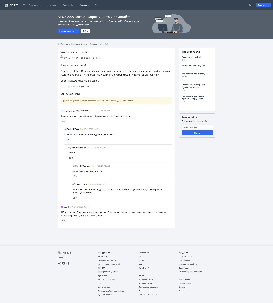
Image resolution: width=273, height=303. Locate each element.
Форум (141, 260)
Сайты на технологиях (148, 294)
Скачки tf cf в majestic (192, 57)
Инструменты (52, 5)
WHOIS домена (104, 287)
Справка (182, 287)
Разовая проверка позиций (109, 264)
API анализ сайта (146, 279)
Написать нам (185, 283)
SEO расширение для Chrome (191, 271)
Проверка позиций (188, 264)
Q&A (140, 256)
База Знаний (144, 268)
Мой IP (101, 283)
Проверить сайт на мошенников (111, 291)
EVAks (67, 58)
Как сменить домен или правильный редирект (193, 97)
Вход (251, 5)
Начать (197, 133)
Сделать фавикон (105, 294)
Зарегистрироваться (68, 31)
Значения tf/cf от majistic (193, 65)
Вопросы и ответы (79, 44)
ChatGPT (101, 268)
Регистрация (263, 5)
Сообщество (84, 5)
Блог (97, 5)
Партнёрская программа (149, 287)
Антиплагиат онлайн (106, 279)
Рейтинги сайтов (145, 291)
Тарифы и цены (35, 5)
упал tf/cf (85, 86)
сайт (78, 86)
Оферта (182, 291)
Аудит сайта (103, 275)
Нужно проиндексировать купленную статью (194, 86)
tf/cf (73, 86)
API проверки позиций (148, 283)
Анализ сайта (189, 117)
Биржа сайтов (69, 5)
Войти (85, 31)
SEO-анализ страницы (107, 260)
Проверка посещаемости (108, 271)
